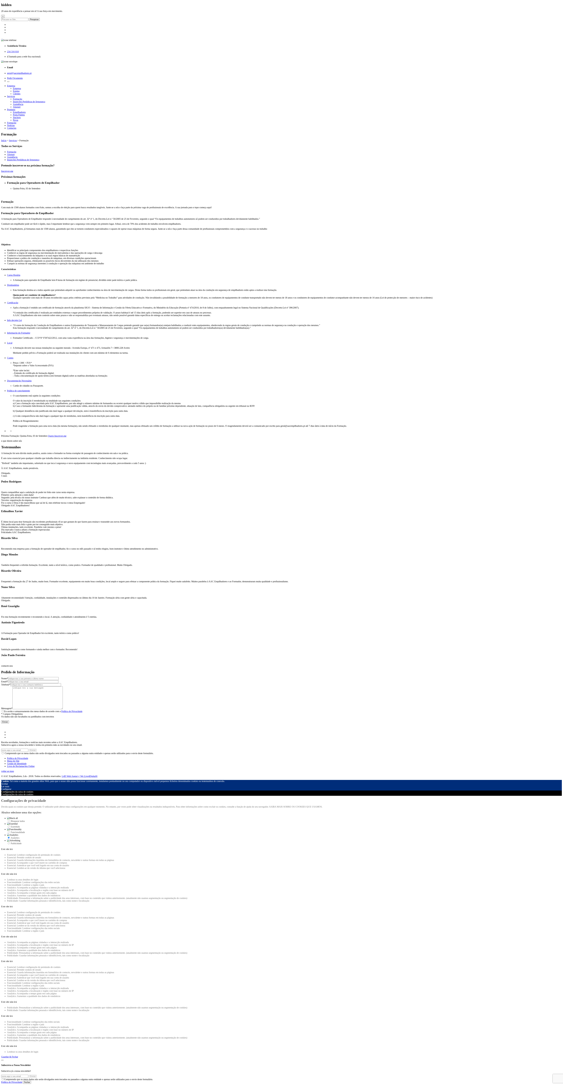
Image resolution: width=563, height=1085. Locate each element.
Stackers (17, 117)
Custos (10, 358)
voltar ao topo (7, 771)
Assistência (18, 104)
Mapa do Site (13, 761)
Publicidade (16, 843)
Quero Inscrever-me (57, 436)
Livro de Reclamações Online (21, 766)
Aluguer (17, 107)
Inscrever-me (7, 171)
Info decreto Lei (14, 320)
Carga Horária (13, 275)
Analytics (15, 838)
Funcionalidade (18, 832)
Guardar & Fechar (9, 1057)
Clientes (16, 93)
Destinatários (13, 285)
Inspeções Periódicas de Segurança (29, 101)
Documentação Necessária (19, 380)
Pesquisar (34, 19)
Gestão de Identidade (17, 763)
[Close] (2, 1060)
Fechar (27, 1082)
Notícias (11, 125)
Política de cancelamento (18, 390)
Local (9, 343)
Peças (15, 120)
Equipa (16, 91)
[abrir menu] (8, 81)
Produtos (11, 109)
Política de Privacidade (71, 711)
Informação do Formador (18, 333)
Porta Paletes (19, 115)
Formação (17, 99)
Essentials (15, 826)
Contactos (11, 128)
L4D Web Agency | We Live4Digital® (79, 776)
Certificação (12, 302)
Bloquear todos (18, 821)
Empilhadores (19, 112)
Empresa (11, 86)
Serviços (11, 96)
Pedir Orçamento (15, 78)
